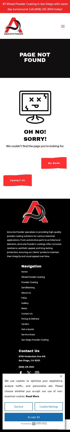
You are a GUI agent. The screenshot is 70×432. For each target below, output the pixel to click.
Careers (25, 324)
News (24, 308)
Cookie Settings (49, 407)
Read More (32, 396)
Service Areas (28, 334)
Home (24, 271)
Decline (18, 407)
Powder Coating (29, 282)
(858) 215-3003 (43, 9)
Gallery (25, 303)
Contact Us (17, 180)
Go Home (54, 163)
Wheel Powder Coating (33, 277)
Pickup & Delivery (30, 318)
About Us (26, 292)
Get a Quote (27, 329)
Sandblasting (28, 287)
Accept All (34, 417)
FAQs (24, 297)
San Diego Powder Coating (35, 339)
